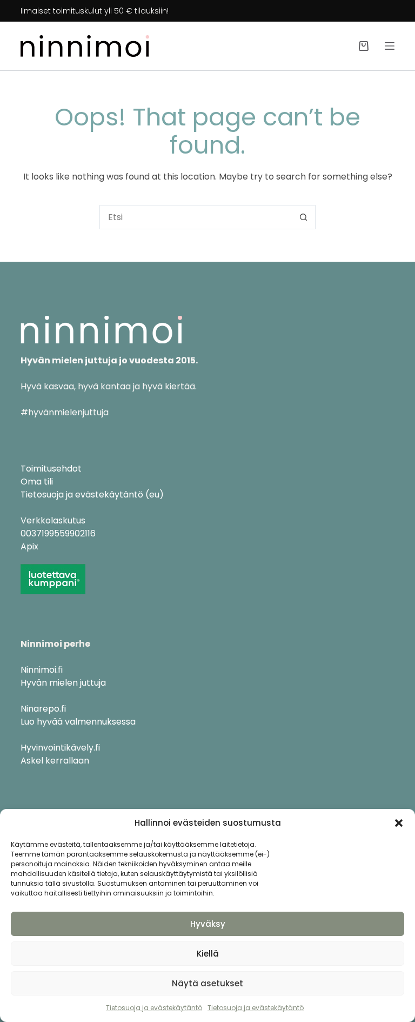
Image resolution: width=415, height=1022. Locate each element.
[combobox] (196, 217)
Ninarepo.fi (43, 708)
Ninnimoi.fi (42, 669)
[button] (398, 823)
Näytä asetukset (207, 983)
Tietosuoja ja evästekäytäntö (154, 1007)
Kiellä (208, 953)
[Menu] (389, 46)
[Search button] (303, 217)
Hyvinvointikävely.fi (60, 747)
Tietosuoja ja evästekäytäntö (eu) (92, 494)
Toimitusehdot (51, 468)
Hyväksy (207, 924)
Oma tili (37, 481)
